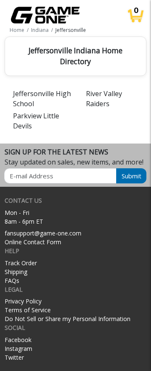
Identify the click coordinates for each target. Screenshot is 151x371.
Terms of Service (28, 310)
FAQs (12, 281)
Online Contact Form (33, 242)
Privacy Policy (23, 301)
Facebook (18, 340)
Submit (131, 176)
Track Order (21, 263)
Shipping (16, 272)
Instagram (18, 349)
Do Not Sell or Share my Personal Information (67, 319)
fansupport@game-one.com (43, 233)
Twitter (14, 357)
